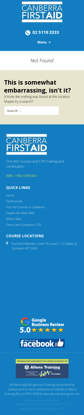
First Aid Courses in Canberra (25, 207)
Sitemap (30, 400)
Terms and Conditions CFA (23, 225)
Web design (27, 409)
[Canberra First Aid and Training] (42, 12)
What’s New (13, 219)
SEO (61, 409)
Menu (42, 42)
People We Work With (20, 213)
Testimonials (14, 201)
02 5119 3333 (45, 32)
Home (10, 195)
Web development (46, 409)
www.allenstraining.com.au (61, 394)
